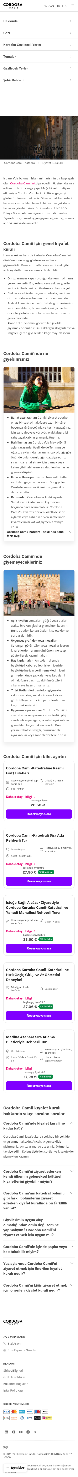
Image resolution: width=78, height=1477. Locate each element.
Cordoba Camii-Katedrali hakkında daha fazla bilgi (35, 534)
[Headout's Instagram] (13, 1432)
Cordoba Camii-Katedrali (20, 162)
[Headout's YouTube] (20, 1432)
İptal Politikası (13, 1390)
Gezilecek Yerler (15, 68)
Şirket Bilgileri (13, 1370)
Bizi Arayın (14, 1343)
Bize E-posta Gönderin (23, 1350)
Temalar (9, 56)
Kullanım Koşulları (15, 1384)
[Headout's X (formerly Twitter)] (35, 1432)
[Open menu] (72, 5)
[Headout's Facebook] (28, 1432)
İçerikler (18, 1467)
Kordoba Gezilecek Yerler (22, 44)
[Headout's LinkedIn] (6, 1432)
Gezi (6, 32)
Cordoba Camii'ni (22, 183)
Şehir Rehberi (13, 80)
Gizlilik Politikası (14, 1377)
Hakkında (10, 20)
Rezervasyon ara (39, 814)
